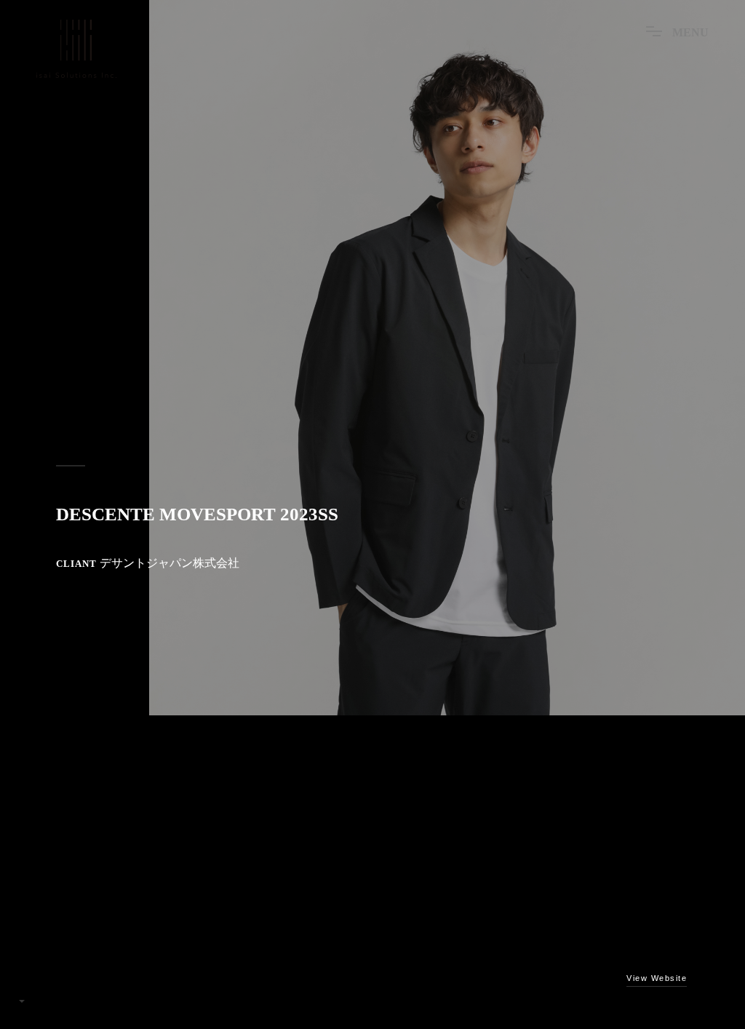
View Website (656, 978)
